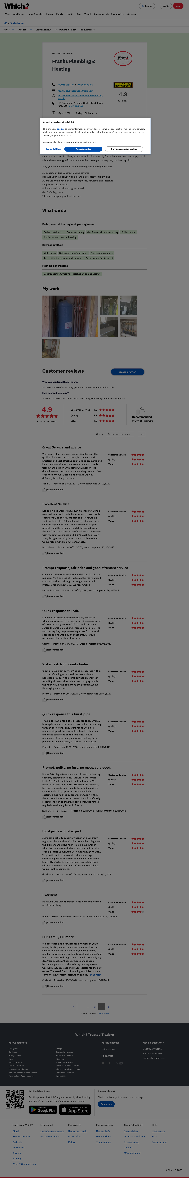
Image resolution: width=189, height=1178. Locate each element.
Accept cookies (83, 149)
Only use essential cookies (124, 149)
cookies (60, 128)
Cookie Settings (53, 149)
